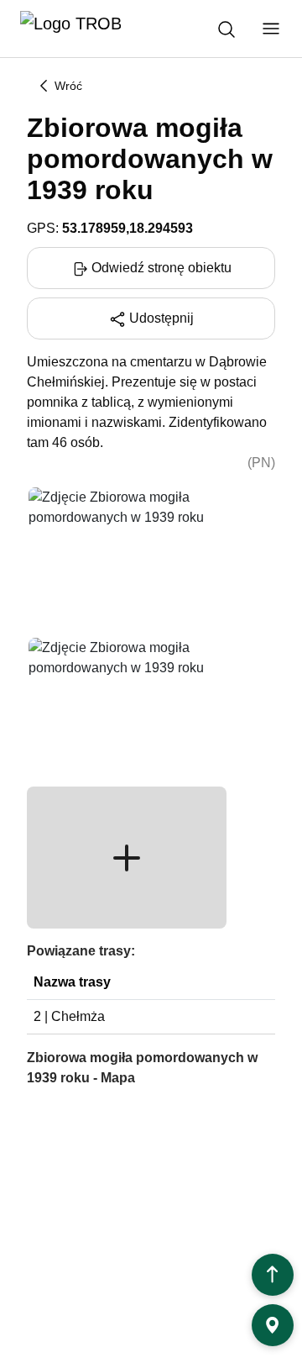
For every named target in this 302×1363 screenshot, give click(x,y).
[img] (126, 557)
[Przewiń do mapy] (273, 1325)
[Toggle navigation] (271, 28)
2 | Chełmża (69, 1016)
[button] (126, 858)
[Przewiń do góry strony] (273, 1275)
